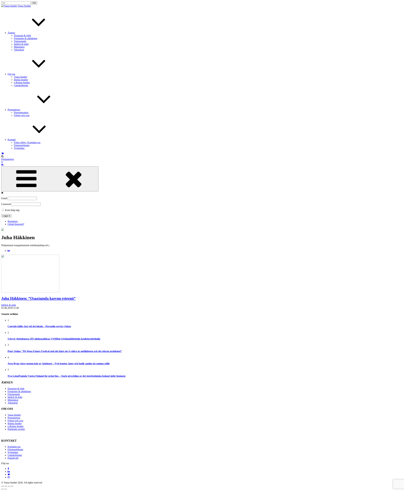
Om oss (11, 74)
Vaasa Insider (24, 6)
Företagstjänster (22, 145)
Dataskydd (13, 458)
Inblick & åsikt (21, 44)
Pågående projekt (16, 429)
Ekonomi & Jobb (22, 35)
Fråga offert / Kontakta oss (27, 142)
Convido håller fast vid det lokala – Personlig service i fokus (39, 326)
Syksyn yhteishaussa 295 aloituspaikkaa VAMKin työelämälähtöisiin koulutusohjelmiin (54, 338)
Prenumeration (21, 112)
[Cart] (2, 153)
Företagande (20, 41)
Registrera (13, 221)
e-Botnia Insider (22, 82)
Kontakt (12, 139)
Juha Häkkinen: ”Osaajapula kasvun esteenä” (38, 298)
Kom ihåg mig (11, 210)
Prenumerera (14, 109)
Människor (19, 47)
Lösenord (6, 204)
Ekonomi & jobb (16, 388)
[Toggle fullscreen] (9, 486)
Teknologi (19, 49)
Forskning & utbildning (25, 38)
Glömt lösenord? (16, 224)
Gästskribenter (21, 85)
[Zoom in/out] (12, 486)
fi (2, 162)
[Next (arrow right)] (5, 489)
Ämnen (11, 32)
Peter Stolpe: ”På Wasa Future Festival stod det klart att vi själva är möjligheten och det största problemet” (65, 351)
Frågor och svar (22, 115)
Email (4, 198)
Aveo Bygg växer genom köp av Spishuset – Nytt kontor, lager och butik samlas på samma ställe (59, 363)
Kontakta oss (14, 446)
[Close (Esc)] (2, 486)
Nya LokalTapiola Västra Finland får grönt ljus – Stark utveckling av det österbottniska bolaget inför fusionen (66, 376)
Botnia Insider (21, 79)
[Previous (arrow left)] (2, 489)
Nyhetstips (19, 148)
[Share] (5, 486)
